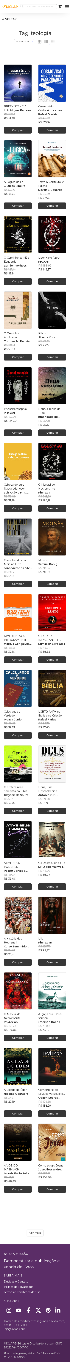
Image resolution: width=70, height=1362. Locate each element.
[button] (66, 6)
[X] (38, 1310)
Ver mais (35, 1232)
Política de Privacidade (18, 1287)
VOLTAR (11, 19)
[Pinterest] (48, 1310)
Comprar (18, 130)
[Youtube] (19, 1310)
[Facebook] (28, 1310)
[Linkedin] (58, 1310)
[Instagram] (9, 1310)
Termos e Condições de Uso (22, 1292)
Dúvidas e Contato (16, 1281)
